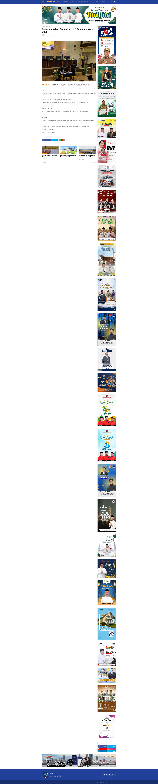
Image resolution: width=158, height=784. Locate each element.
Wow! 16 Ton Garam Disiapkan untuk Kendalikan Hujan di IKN (68, 156)
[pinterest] (115, 775)
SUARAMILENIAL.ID (46, 84)
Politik (81, 1)
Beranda (43, 26)
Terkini (58, 1)
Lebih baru (45, 162)
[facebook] (104, 775)
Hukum (86, 1)
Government (48, 26)
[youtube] (110, 775)
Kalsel (71, 1)
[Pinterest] (62, 140)
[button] (112, 1)
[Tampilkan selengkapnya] (67, 140)
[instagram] (112, 775)
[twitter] (107, 775)
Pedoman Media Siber (93, 782)
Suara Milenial (52, 782)
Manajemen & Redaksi (104, 782)
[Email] (64, 140)
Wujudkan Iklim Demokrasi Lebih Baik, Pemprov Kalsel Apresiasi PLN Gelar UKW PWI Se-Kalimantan (87, 156)
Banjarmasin (65, 1)
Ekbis (76, 1)
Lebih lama (93, 162)
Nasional (98, 1)
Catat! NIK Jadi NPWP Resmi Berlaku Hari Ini (49, 156)
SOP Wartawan (113, 782)
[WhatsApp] (60, 140)
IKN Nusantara (105, 1)
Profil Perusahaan (84, 782)
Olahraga (91, 1)
